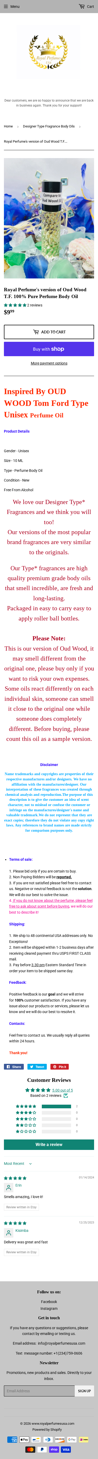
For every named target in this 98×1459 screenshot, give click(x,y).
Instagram (49, 1308)
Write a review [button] (49, 1144)
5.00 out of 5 (62, 1090)
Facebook (49, 1302)
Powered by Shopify (47, 1430)
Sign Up (84, 1391)
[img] (15, 1178)
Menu (15, 6)
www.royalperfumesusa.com (53, 1424)
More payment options (49, 363)
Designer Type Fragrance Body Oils (49, 126)
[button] (15, 305)
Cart (90, 6)
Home (8, 126)
